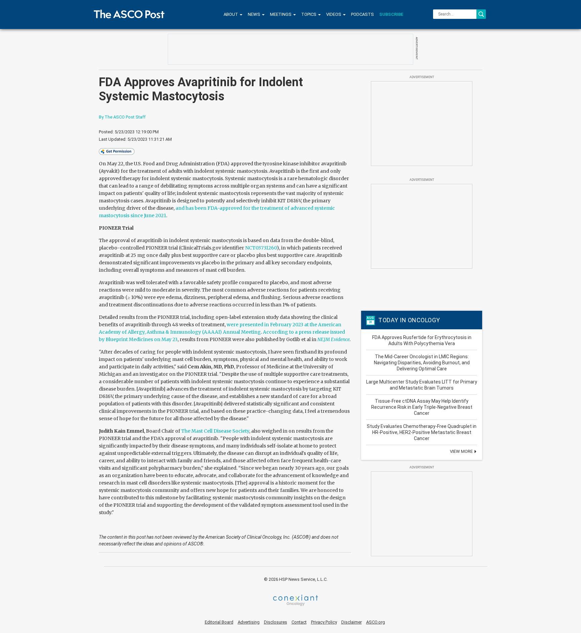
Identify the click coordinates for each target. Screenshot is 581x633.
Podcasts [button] (362, 14)
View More (462, 451)
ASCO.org (375, 622)
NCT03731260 (261, 248)
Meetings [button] (281, 14)
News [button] (254, 14)
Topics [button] (309, 14)
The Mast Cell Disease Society (215, 431)
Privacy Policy (324, 622)
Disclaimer (351, 622)
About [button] (231, 14)
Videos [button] (334, 14)
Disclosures (275, 622)
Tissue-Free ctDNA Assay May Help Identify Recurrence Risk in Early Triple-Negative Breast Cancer (421, 407)
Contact (299, 622)
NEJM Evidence (333, 339)
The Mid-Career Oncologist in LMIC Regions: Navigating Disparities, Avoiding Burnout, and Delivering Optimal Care (422, 362)
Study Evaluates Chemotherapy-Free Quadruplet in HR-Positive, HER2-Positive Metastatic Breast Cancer (421, 432)
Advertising (249, 622)
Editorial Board (219, 622)
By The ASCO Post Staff (122, 117)
